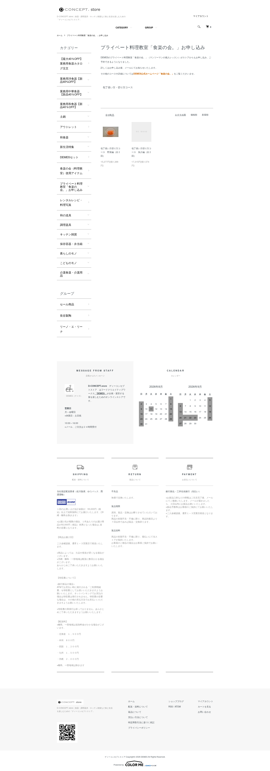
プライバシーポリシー (139, 727)
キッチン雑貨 (68, 234)
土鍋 (63, 116)
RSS (170, 706)
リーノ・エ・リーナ (71, 328)
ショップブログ (176, 701)
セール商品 (67, 304)
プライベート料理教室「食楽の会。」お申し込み (87, 35)
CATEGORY (122, 27)
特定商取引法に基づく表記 (141, 722)
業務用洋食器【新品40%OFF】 (71, 80)
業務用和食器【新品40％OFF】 (71, 105)
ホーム (59, 35)
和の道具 (65, 215)
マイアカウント (200, 15)
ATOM (178, 706)
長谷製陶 (65, 315)
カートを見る (204, 706)
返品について (134, 711)
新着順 (205, 114)
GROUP (149, 27)
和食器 (64, 137)
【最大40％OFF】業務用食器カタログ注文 (71, 63)
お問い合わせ (204, 711)
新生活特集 (67, 147)
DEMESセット (69, 157)
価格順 (194, 114)
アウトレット (68, 127)
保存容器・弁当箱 (71, 244)
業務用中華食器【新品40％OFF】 (71, 92)
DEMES (101, 393)
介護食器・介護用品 (71, 273)
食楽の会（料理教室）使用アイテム (71, 170)
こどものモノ (68, 263)
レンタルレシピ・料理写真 (71, 202)
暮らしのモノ (68, 253)
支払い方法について (138, 717)
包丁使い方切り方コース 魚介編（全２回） (141, 152)
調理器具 (65, 225)
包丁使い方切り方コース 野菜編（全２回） (110, 152)
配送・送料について (138, 706)
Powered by (119, 764)
